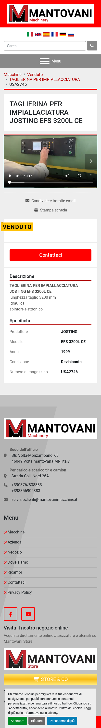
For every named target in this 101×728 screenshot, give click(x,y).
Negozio (15, 552)
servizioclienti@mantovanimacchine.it (44, 499)
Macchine (16, 532)
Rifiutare (37, 721)
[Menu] (45, 61)
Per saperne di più (62, 721)
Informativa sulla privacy (40, 713)
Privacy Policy (20, 592)
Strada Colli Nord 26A (30, 476)
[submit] (92, 45)
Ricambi (15, 572)
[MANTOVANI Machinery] (50, 428)
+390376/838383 (27, 484)
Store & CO (54, 679)
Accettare (17, 721)
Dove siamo (18, 562)
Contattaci (50, 255)
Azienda (15, 542)
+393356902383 (26, 490)
